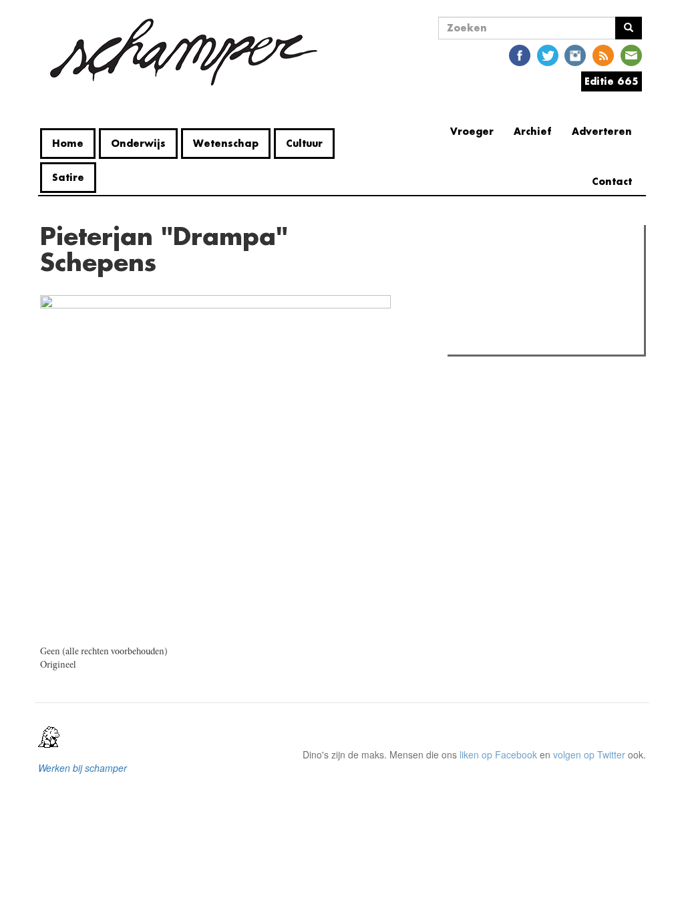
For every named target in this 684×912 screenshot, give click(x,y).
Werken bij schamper (82, 767)
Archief (533, 131)
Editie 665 (611, 81)
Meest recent (567, 265)
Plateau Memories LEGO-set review (549, 340)
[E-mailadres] (631, 54)
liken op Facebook (498, 754)
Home (67, 143)
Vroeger (472, 131)
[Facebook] (519, 54)
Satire (68, 177)
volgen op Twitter (589, 754)
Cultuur (304, 143)
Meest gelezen (493, 265)
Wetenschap (226, 143)
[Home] (183, 52)
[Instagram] (575, 54)
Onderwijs (138, 143)
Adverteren (602, 131)
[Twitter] (547, 54)
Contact (612, 181)
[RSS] (603, 54)
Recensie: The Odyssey (524, 292)
